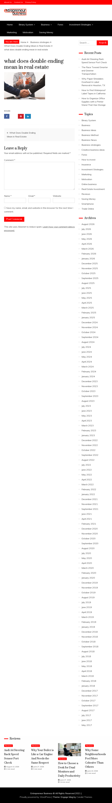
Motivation (28, 32)
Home (10, 24)
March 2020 (88, 568)
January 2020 (88, 577)
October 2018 (88, 641)
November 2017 (90, 695)
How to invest (88, 159)
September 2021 (90, 509)
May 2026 (87, 239)
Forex (60, 24)
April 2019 (87, 612)
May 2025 (87, 297)
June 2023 (87, 410)
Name (7, 196)
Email (31, 196)
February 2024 (89, 371)
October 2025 (88, 273)
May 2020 (87, 558)
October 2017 (88, 700)
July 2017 (86, 715)
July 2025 (86, 288)
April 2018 (87, 671)
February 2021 (89, 523)
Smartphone (88, 203)
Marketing (12, 32)
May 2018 (87, 666)
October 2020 (88, 538)
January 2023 (88, 435)
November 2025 (90, 268)
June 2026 (87, 234)
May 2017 (87, 725)
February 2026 (89, 253)
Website (57, 196)
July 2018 (86, 656)
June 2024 (87, 351)
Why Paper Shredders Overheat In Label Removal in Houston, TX (93, 82)
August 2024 (88, 342)
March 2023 (88, 425)
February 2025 (89, 312)
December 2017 (90, 690)
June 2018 (87, 661)
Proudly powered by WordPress (35, 797)
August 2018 (88, 651)
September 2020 (90, 543)
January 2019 (88, 627)
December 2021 (90, 499)
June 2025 (87, 293)
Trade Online (88, 208)
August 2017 (88, 710)
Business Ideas (89, 130)
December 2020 (90, 528)
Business (45, 24)
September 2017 (90, 705)
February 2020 (89, 572)
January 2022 (88, 494)
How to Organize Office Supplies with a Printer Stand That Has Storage (94, 101)
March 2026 (88, 248)
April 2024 (87, 361)
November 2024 (90, 327)
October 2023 (88, 391)
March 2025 (88, 307)
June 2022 (87, 469)
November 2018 (90, 636)
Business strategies (91, 145)
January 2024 (88, 376)
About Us (8, 2)
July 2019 (86, 602)
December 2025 (90, 263)
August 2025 (88, 283)
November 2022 (90, 445)
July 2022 (86, 464)
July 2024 (86, 347)
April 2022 (87, 479)
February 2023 (89, 430)
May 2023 (87, 415)
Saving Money (46, 32)
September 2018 (90, 646)
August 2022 (88, 460)
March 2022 (88, 484)
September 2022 (90, 455)
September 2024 (90, 337)
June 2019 (87, 607)
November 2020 (90, 533)
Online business (89, 184)
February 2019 (89, 622)
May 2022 (87, 474)
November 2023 (90, 386)
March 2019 (88, 617)
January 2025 (88, 317)
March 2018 (88, 676)
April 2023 (87, 420)
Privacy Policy (30, 2)
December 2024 (90, 322)
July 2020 (86, 553)
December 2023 (90, 381)
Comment (9, 160)
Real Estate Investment (93, 189)
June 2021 (87, 514)
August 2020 (88, 548)
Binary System (26, 24)
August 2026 (88, 224)
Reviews (86, 194)
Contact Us (18, 2)
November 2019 (90, 587)
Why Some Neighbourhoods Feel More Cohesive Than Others (95, 759)
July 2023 (86, 406)
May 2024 (87, 356)
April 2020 (87, 563)
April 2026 (87, 243)
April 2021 (87, 518)
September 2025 (90, 278)
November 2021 (90, 504)
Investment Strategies (80, 24)
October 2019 (88, 592)
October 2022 (88, 450)
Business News (89, 140)
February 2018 (89, 681)
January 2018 (88, 685)
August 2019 (88, 597)
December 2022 (90, 440)
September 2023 (90, 396)
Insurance (86, 164)
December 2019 (90, 582)
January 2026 (88, 258)
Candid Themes (84, 797)
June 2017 (87, 720)
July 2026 (86, 229)
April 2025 (87, 302)
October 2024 (88, 332)
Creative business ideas (93, 149)
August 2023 (88, 401)
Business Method (90, 135)
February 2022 (89, 489)
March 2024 (88, 366)
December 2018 (90, 631)
